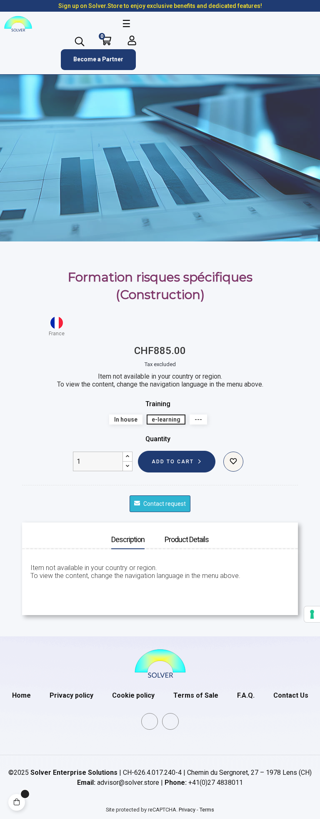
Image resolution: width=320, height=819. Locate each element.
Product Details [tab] (187, 539)
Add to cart (173, 462)
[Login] (132, 40)
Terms (207, 809)
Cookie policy (133, 695)
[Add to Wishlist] (233, 462)
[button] (98, 59)
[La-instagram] (170, 721)
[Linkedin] (149, 721)
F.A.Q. (246, 695)
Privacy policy (71, 695)
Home (21, 695)
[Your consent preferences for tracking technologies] (312, 614)
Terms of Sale (195, 695)
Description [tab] (128, 539)
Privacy (187, 809)
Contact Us (290, 695)
